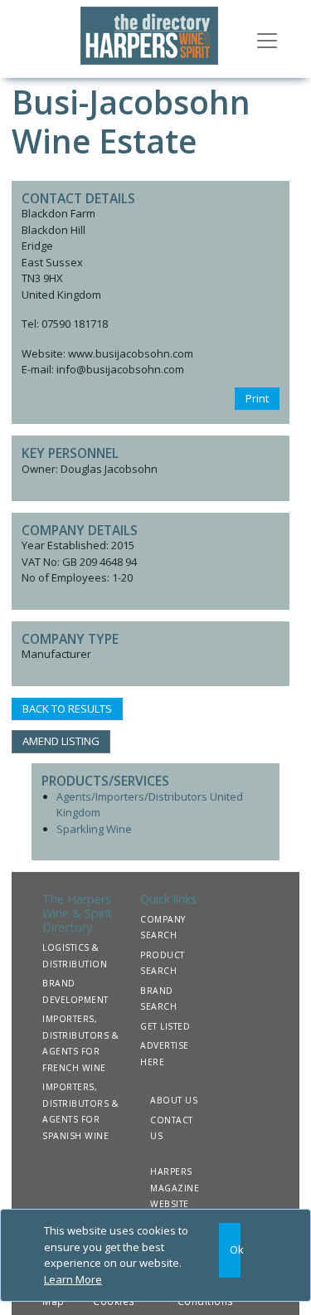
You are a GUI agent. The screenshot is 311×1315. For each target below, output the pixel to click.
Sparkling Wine (94, 828)
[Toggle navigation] (267, 39)
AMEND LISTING (61, 740)
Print (257, 398)
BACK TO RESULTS (67, 708)
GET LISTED (165, 1026)
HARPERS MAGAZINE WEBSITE (174, 1188)
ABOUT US (173, 1100)
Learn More (73, 1279)
